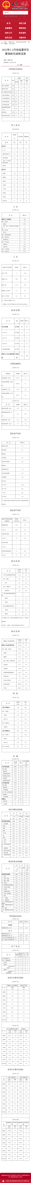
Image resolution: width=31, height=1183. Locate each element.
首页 (5, 42)
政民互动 (8, 38)
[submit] (24, 16)
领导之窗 (22, 23)
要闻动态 (22, 28)
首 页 (9, 23)
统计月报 (12, 43)
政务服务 (22, 33)
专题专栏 (22, 38)
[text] (12, 16)
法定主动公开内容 (21, 42)
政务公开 (8, 33)
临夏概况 (8, 28)
